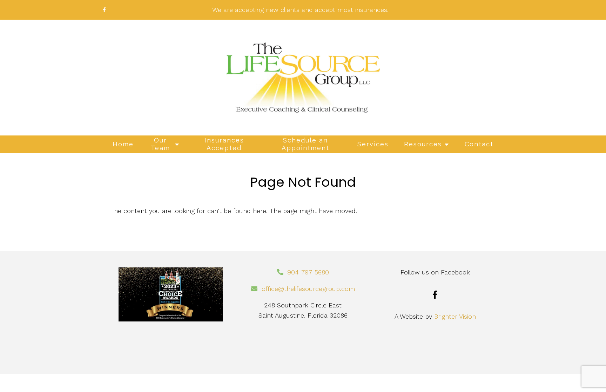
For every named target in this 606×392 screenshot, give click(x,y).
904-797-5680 (308, 272)
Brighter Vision (455, 316)
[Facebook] (435, 295)
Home (123, 144)
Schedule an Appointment (305, 144)
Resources (423, 144)
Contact (479, 144)
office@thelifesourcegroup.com (308, 288)
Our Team (160, 144)
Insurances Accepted (224, 144)
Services (373, 144)
